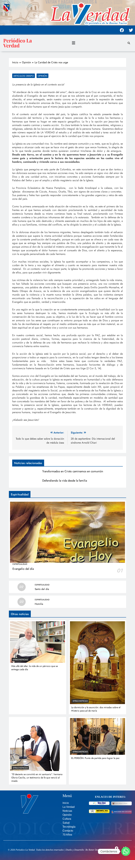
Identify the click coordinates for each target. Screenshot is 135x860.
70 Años (67, 834)
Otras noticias (20, 659)
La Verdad (69, 806)
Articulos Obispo (23, 75)
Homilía (39, 604)
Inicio (66, 803)
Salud (66, 822)
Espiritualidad (20, 564)
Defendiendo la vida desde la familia (64, 480)
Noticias (67, 810)
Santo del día (42, 589)
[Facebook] (122, 30)
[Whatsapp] (125, 851)
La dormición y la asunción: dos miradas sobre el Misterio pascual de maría (95, 709)
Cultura (67, 818)
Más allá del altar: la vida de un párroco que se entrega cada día (34, 667)
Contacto (68, 830)
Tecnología (69, 826)
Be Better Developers (95, 850)
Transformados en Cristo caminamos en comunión (72, 471)
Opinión (42, 75)
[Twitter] (131, 30)
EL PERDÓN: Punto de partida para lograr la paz (95, 758)
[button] (73, 43)
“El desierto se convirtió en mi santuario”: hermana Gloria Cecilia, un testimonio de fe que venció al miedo (36, 778)
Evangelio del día (23, 569)
